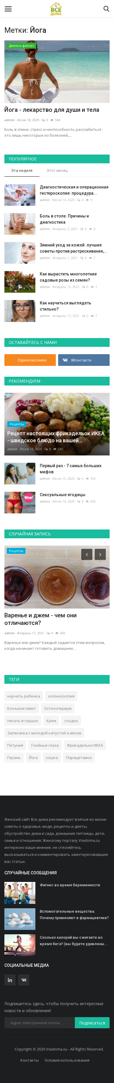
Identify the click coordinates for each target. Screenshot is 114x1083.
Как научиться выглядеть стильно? (65, 306)
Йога (33, 757)
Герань (14, 757)
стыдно (71, 720)
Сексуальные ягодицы (62, 494)
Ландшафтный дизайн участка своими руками (47, 619)
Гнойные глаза (45, 745)
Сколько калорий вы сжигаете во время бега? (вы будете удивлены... (74, 940)
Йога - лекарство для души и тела (51, 109)
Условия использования (66, 1060)
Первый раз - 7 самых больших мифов (70, 468)
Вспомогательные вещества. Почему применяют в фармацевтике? (74, 914)
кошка (52, 757)
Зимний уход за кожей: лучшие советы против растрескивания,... (73, 248)
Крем (51, 720)
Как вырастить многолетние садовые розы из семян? (68, 277)
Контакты (29, 1060)
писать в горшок (22, 720)
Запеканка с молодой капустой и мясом (44, 733)
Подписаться (92, 1023)
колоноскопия (61, 696)
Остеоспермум (58, 708)
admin (9, 120)
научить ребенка (23, 696)
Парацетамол (79, 757)
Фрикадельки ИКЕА (85, 745)
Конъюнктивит (21, 708)
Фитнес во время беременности (70, 885)
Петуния (15, 745)
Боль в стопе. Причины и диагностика (64, 219)
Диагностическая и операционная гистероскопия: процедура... (74, 190)
